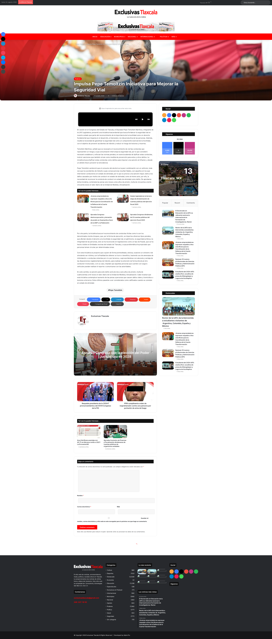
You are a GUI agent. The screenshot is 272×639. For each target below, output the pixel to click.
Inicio (94, 37)
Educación (105, 37)
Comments (191, 203)
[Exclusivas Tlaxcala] (136, 14)
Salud (109, 613)
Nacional (132, 37)
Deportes (110, 573)
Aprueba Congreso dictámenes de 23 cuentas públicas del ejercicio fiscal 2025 (141, 217)
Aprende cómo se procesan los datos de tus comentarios (126, 532)
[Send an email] (90, 96)
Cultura (109, 570)
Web (118, 507)
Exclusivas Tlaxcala (84, 96)
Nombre (80, 495)
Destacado (115, 344)
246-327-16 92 (80, 602)
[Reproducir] (142, 119)
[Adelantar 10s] (148, 119)
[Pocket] (3, 53)
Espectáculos (111, 586)
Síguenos (174, 584)
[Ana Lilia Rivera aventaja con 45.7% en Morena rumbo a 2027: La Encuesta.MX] (89, 431)
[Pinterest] (3, 48)
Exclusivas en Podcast (114, 590)
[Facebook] (3, 34)
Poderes (83, 44)
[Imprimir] (3, 72)
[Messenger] (3, 62)
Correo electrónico (84, 507)
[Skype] (3, 57)
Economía (110, 580)
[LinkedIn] (3, 43)
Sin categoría (111, 619)
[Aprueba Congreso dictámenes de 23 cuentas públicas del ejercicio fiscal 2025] (123, 217)
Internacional (146, 37)
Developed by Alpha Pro (122, 635)
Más (173, 37)
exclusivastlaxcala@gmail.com (86, 598)
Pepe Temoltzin (115, 290)
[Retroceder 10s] (136, 119)
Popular (165, 203)
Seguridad (110, 616)
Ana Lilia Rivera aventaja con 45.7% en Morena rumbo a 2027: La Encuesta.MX (89, 442)
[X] (3, 39)
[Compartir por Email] (3, 67)
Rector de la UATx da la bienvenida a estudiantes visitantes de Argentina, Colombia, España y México (184, 232)
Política (163, 37)
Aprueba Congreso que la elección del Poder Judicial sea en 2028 (115, 354)
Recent (177, 203)
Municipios (119, 37)
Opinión (109, 603)
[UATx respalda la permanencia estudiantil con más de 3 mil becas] (161, 577)
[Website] (92, 319)
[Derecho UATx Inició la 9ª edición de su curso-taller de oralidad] (152, 583)
